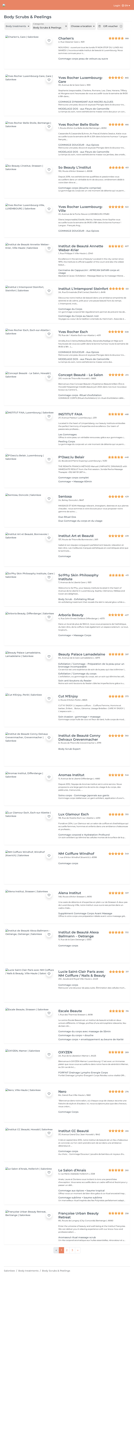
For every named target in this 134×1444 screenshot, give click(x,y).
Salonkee (9, 1270)
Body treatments (28, 1270)
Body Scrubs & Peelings (56, 1270)
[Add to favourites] (49, 40)
